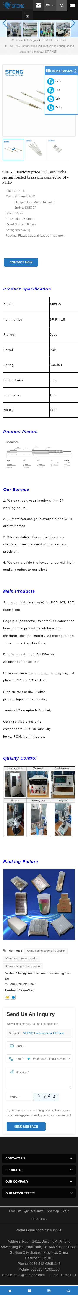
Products (15, 1211)
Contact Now (21, 262)
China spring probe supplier (23, 966)
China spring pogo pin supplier (46, 950)
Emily (58, 107)
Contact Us (39, 1219)
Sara (57, 81)
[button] (36, 31)
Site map (53, 1211)
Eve (57, 90)
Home (19, 40)
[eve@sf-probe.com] (7, 997)
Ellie (57, 98)
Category (32, 40)
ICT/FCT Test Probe (54, 40)
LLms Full (68, 1275)
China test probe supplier (21, 958)
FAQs (65, 1211)
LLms (54, 1275)
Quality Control (34, 1211)
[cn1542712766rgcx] (13, 997)
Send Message (26, 1126)
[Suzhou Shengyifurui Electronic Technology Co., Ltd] (14, 5)
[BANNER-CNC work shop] (39, 23)
